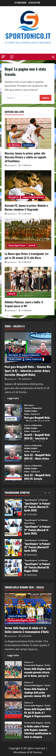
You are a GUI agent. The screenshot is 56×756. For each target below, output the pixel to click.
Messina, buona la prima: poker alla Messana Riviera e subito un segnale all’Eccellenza (25, 157)
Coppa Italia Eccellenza (33, 197)
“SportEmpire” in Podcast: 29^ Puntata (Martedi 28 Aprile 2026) (13, 567)
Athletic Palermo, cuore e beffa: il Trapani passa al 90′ (24, 304)
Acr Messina (14, 145)
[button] (3, 57)
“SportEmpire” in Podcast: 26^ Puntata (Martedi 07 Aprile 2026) (13, 527)
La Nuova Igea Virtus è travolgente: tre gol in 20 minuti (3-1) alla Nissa (26, 256)
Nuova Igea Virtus (17, 245)
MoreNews (20, 752)
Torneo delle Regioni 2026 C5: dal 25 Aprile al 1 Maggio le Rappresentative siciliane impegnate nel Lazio (13, 709)
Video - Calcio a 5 (33, 359)
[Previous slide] (45, 493)
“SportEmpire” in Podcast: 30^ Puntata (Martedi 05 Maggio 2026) (13, 547)
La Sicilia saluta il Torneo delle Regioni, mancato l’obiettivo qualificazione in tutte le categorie (13, 730)
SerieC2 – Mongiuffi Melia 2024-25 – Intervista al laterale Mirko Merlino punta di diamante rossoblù (13, 432)
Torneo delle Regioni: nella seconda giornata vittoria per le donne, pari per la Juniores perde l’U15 (13, 669)
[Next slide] (49, 493)
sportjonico (12, 165)
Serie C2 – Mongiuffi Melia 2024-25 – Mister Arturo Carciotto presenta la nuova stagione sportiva (13, 452)
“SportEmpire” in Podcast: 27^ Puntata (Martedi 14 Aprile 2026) (13, 507)
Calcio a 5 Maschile (30, 355)
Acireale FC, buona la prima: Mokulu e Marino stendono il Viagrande (26, 207)
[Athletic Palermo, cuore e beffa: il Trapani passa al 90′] (28, 282)
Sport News (29, 503)
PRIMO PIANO (15, 359)
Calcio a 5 (28, 662)
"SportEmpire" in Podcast (36, 500)
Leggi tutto (14, 399)
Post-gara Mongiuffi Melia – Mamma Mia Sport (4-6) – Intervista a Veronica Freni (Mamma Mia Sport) (13, 412)
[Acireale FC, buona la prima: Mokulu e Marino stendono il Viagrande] (28, 185)
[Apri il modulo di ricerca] (53, 57)
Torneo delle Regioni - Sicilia (22, 620)
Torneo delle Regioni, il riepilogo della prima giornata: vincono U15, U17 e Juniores (13, 689)
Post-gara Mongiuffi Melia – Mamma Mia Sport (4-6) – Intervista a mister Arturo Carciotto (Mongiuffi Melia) (28, 370)
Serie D (32, 245)
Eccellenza (28, 145)
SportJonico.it (28, 36)
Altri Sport (13, 355)
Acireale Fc (14, 197)
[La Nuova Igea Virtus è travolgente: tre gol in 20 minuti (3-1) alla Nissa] (28, 233)
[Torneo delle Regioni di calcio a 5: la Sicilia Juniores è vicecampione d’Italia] (28, 608)
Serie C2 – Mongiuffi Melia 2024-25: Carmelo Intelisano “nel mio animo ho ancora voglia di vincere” (13, 473)
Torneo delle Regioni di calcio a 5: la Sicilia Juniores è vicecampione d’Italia (27, 630)
